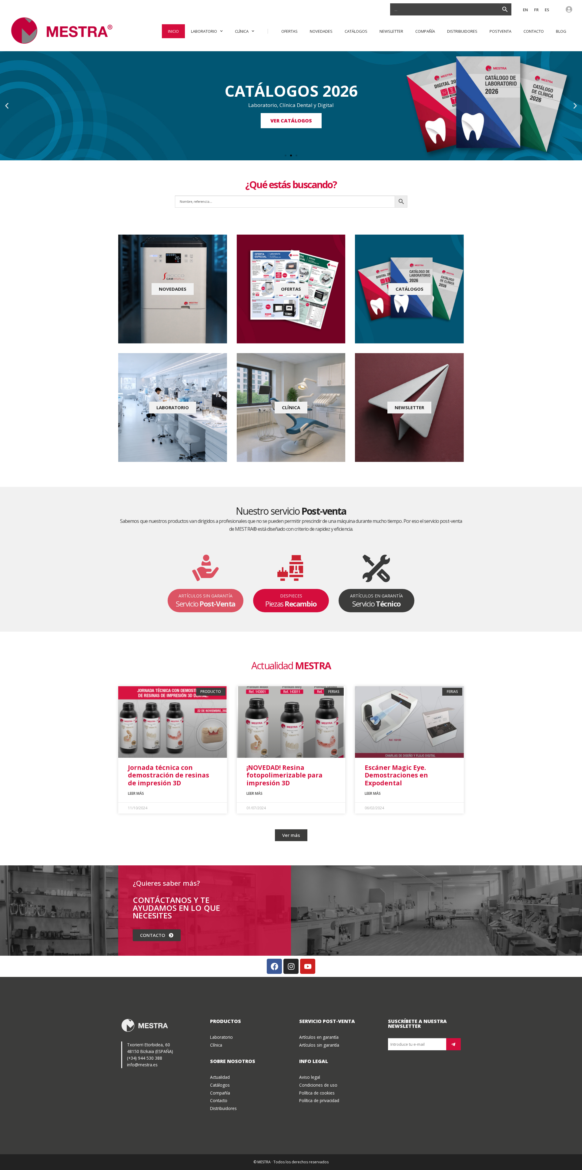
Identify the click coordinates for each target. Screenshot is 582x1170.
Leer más (136, 793)
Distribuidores (462, 31)
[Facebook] (274, 966)
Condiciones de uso (318, 1085)
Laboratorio (204, 31)
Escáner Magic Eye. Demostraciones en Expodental (396, 775)
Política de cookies (317, 1093)
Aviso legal (309, 1077)
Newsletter (391, 31)
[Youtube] (307, 966)
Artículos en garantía (319, 1037)
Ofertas (289, 31)
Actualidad (220, 1077)
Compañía (425, 31)
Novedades (321, 31)
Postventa (500, 31)
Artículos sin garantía (319, 1045)
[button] (7, 105)
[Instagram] (291, 966)
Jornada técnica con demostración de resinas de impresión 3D (168, 775)
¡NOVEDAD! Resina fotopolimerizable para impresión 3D (284, 775)
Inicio (173, 31)
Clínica (242, 31)
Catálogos (356, 31)
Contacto (533, 31)
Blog (561, 31)
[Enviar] (453, 1044)
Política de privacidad (319, 1100)
